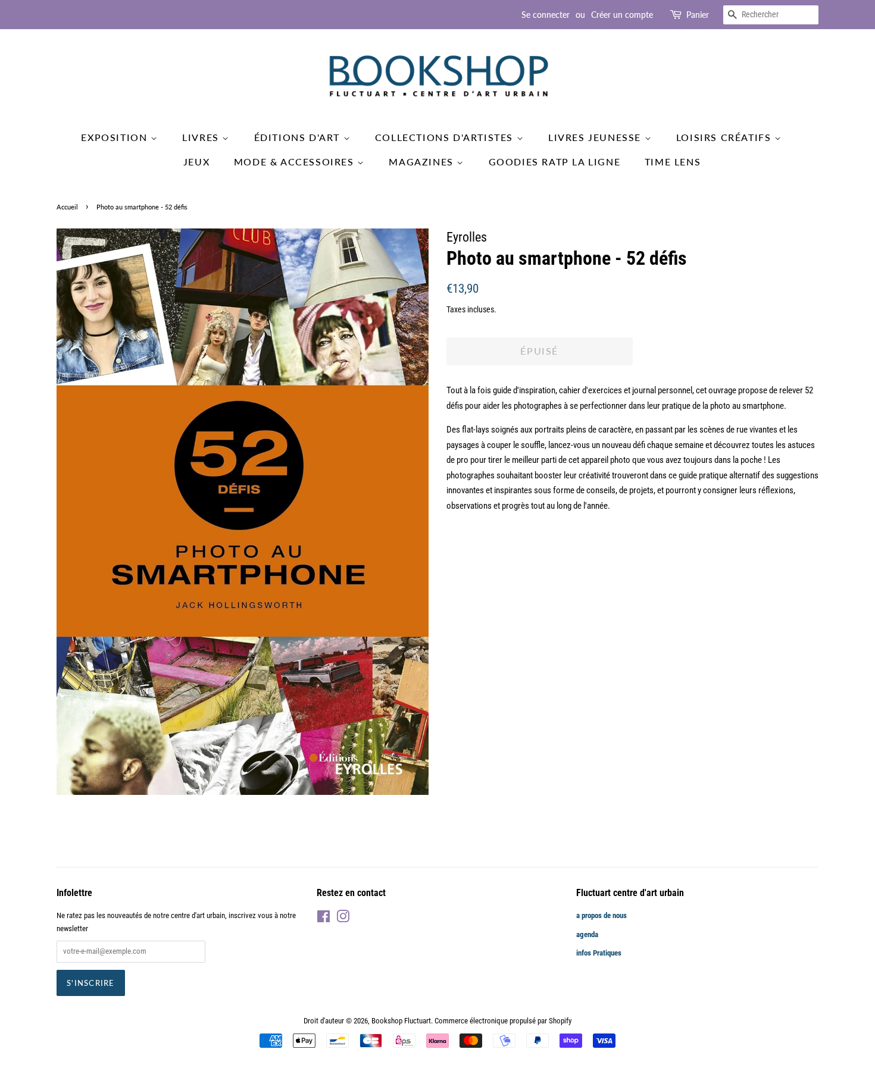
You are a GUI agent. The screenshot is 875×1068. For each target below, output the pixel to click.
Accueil (67, 207)
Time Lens (673, 161)
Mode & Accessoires (295, 161)
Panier (697, 15)
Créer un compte (622, 15)
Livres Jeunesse (596, 137)
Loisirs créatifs (725, 137)
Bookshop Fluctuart (401, 1020)
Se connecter (545, 15)
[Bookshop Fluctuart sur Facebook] (323, 918)
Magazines (423, 161)
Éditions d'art (298, 137)
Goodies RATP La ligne (555, 161)
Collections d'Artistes (446, 137)
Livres (202, 137)
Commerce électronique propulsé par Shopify (503, 1020)
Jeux (196, 161)
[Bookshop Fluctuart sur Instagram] (342, 918)
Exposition (116, 137)
